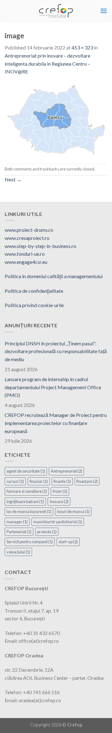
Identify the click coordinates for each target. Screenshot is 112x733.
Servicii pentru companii (30, 541)
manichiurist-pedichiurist (57, 521)
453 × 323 (82, 47)
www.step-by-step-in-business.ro (40, 246)
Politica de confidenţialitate (34, 291)
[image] (56, 119)
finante (62, 481)
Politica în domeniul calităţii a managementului (54, 276)
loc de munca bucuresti (29, 511)
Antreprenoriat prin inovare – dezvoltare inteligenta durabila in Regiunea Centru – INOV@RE (47, 63)
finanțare (87, 481)
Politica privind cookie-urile (34, 305)
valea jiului (18, 551)
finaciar (39, 481)
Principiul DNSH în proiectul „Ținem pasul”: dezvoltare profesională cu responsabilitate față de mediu (56, 351)
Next (13, 179)
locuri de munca (73, 511)
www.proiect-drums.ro (29, 230)
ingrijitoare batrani (25, 501)
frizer (60, 491)
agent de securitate (26, 471)
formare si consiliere (27, 491)
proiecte (47, 531)
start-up (68, 541)
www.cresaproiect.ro (27, 238)
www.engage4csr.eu (26, 262)
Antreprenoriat (66, 471)
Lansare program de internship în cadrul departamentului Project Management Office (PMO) (53, 387)
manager (17, 521)
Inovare (58, 501)
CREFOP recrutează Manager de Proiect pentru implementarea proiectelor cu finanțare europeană (56, 423)
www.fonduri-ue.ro (25, 254)
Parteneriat (19, 531)
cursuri (15, 481)
